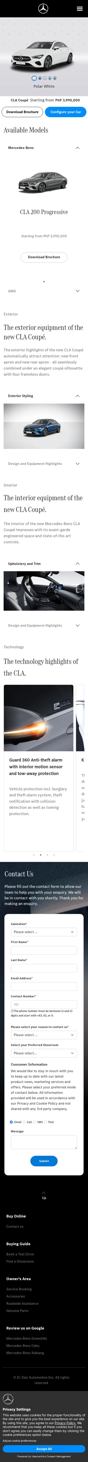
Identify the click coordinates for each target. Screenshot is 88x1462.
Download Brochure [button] (22, 112)
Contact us (14, 1226)
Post (51, 1122)
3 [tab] (47, 855)
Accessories (15, 1296)
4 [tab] (54, 855)
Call (29, 1122)
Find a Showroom (20, 1261)
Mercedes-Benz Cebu (22, 1345)
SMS (40, 1122)
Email (17, 1122)
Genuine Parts (17, 1310)
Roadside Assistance (22, 1303)
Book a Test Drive (20, 1254)
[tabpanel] (44, 216)
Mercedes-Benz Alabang (25, 1352)
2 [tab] (40, 855)
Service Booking (19, 1289)
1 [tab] (44, 281)
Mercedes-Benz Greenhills (26, 1338)
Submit (44, 1161)
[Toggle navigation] (79, 9)
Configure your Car (66, 112)
